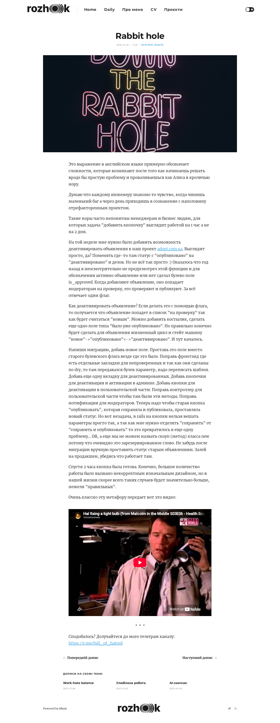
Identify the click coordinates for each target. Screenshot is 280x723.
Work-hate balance (78, 683)
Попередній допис (82, 658)
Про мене (132, 9)
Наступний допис (198, 658)
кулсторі (147, 45)
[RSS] (235, 708)
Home (90, 9)
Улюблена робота (131, 683)
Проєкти (173, 9)
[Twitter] (230, 708)
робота (159, 45)
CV (154, 9)
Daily (109, 9)
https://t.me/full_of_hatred (95, 643)
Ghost (63, 708)
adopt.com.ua (169, 248)
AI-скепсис (178, 683)
